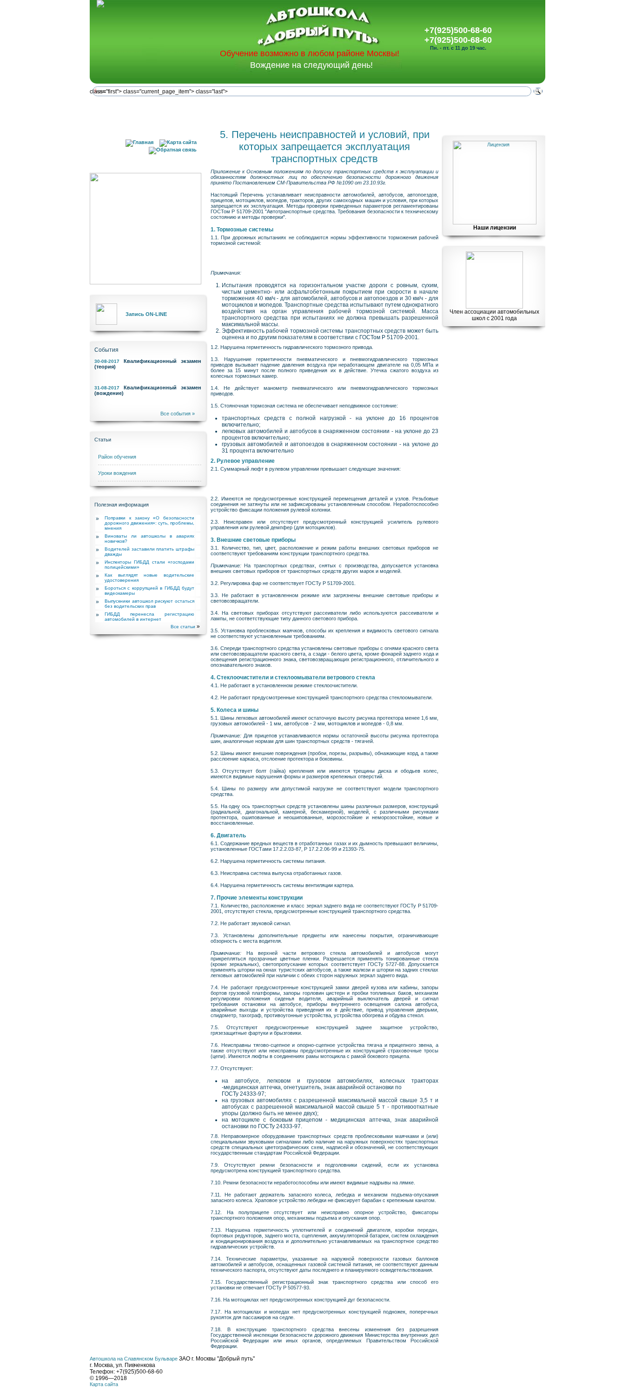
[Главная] (139, 142)
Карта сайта (104, 1384)
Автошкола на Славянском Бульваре (134, 1358)
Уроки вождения (117, 473)
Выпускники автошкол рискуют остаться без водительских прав (149, 603)
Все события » (177, 413)
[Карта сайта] (178, 142)
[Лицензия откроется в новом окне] (494, 222)
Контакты (496, 112)
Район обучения (117, 457)
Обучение (223, 112)
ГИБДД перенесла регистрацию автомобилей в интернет (149, 616)
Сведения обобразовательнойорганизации (133, 112)
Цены (315, 112)
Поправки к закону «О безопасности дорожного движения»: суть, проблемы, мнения (149, 523)
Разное (405, 112)
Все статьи (183, 626)
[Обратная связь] (173, 149)
